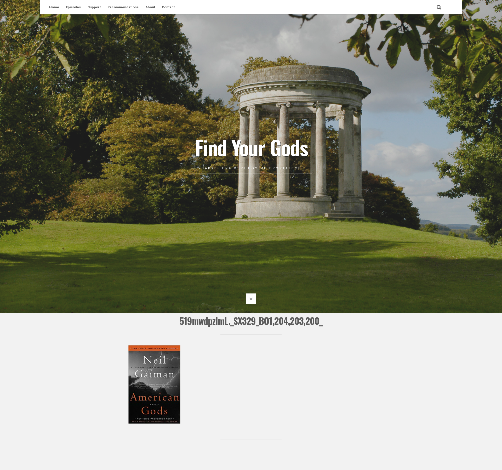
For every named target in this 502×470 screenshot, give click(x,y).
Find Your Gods (251, 147)
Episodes (73, 7)
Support (94, 7)
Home (54, 7)
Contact (168, 7)
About (150, 7)
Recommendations (123, 7)
